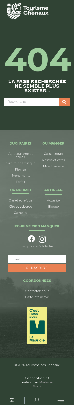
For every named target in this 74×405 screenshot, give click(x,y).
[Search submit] (64, 102)
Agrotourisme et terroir (20, 155)
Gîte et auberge (20, 206)
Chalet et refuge (20, 200)
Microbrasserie (53, 166)
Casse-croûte (53, 154)
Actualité (53, 200)
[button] (61, 400)
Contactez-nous (37, 291)
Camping (20, 213)
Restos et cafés (53, 160)
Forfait (20, 182)
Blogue (53, 206)
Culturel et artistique (20, 163)
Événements (20, 176)
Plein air (20, 169)
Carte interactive (37, 297)
